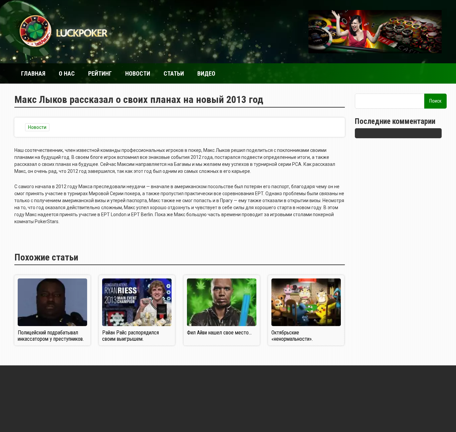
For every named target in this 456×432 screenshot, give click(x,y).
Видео (206, 73)
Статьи (174, 73)
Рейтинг (100, 73)
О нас (67, 73)
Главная (33, 73)
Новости (137, 73)
